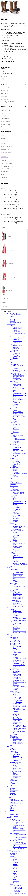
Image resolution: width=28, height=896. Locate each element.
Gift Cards (4, 96)
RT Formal (16, 461)
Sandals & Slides (18, 412)
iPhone (15, 859)
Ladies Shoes (14, 569)
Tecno (15, 868)
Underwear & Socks (19, 665)
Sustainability (5, 141)
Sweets (12, 810)
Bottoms (15, 766)
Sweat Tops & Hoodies (19, 393)
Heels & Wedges (18, 415)
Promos (9, 817)
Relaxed (18, 515)
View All (15, 410)
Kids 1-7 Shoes (17, 605)
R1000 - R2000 (17, 887)
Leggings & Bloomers (19, 759)
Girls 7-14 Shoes (18, 597)
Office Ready (17, 379)
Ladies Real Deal (15, 820)
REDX (14, 466)
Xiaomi (15, 874)
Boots (14, 418)
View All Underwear (19, 435)
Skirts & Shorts (17, 700)
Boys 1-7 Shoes (17, 595)
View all (18, 507)
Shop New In (13, 853)
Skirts (14, 401)
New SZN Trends (18, 365)
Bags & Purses (17, 447)
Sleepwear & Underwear (17, 530)
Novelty (15, 476)
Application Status (6, 113)
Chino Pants (16, 513)
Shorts (15, 504)
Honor (15, 871)
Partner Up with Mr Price (8, 102)
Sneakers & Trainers (19, 416)
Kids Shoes (13, 591)
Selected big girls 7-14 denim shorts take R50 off (19, 844)
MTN (14, 879)
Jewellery (16, 449)
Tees (14, 392)
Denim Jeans (17, 384)
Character (13, 751)
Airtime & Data (5, 118)
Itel (14, 870)
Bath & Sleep (13, 780)
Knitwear (15, 404)
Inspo (8, 811)
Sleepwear (13, 422)
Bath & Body (13, 794)
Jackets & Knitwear (18, 660)
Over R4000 (16, 891)
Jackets (15, 406)
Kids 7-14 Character (16, 643)
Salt (14, 861)
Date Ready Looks (18, 493)
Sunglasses (16, 551)
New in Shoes (17, 331)
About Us (3, 135)
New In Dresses (17, 328)
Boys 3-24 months (15, 771)
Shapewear (16, 441)
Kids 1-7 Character (15, 642)
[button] (14, 84)
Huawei (15, 864)
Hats (14, 452)
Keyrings (12, 807)
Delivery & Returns (6, 169)
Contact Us (4, 177)
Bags (14, 544)
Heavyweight (14, 484)
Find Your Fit (4, 99)
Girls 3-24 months (15, 762)
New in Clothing (17, 327)
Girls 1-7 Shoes (17, 594)
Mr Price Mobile (5, 124)
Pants (14, 396)
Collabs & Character (13, 313)
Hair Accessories (18, 450)
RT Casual (16, 459)
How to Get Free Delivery (8, 166)
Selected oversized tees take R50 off (20, 823)
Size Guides (4, 171)
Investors (3, 138)
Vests (14, 538)
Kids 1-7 (12, 321)
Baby (11, 359)
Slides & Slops (17, 529)
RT (14, 367)
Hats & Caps (16, 547)
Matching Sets (17, 385)
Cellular (9, 850)
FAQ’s (2, 174)
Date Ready (16, 378)
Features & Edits (14, 373)
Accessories (13, 444)
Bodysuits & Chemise (19, 439)
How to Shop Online (6, 163)
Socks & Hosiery (18, 443)
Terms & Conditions (6, 146)
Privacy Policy (5, 149)
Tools (11, 796)
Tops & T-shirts (17, 612)
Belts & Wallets (17, 546)
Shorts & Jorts (17, 398)
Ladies (12, 316)
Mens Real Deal (14, 833)
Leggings (15, 407)
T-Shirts (15, 672)
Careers (3, 143)
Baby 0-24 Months (15, 322)
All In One (16, 429)
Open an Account (6, 110)
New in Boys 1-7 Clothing (18, 357)
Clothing (12, 381)
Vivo (14, 873)
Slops (14, 419)
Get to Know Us (5, 88)
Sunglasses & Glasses (19, 453)
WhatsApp (4, 160)
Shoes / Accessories (19, 563)
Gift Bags (12, 808)
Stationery (13, 805)
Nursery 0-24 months (16, 753)
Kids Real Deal (14, 841)
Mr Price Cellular (5, 121)
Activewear (16, 402)
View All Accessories (19, 446)
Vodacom (16, 881)
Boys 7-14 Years (14, 714)
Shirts (14, 510)
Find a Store (4, 93)
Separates (16, 426)
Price (11, 884)
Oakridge (15, 368)
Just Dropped (11, 324)
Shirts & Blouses (18, 399)
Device (12, 856)
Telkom (15, 882)
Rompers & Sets (17, 757)
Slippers (15, 421)
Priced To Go (14, 467)
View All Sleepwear (18, 424)
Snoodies (16, 432)
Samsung (15, 862)
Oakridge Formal (18, 464)
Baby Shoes (16, 592)
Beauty (15, 475)
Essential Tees (17, 500)
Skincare (12, 791)
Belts (14, 456)
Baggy (18, 509)
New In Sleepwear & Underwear (19, 334)
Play (11, 782)
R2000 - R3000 (17, 888)
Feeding (12, 779)
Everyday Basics (11, 608)
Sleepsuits (16, 756)
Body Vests (16, 754)
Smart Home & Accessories (18, 893)
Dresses (15, 382)
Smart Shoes (17, 527)
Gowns (15, 430)
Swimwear (19, 702)
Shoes (12, 409)
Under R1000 (17, 885)
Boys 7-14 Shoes (18, 598)
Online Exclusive (18, 372)
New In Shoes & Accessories (17, 341)
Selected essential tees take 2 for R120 (20, 838)
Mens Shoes (13, 583)
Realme (15, 876)
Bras (14, 436)
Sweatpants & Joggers (19, 395)
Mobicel (15, 867)
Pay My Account (5, 116)
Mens (11, 318)
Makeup (12, 793)
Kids (8, 634)
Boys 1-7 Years (14, 669)
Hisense (15, 865)
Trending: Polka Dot (19, 370)
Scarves (15, 455)
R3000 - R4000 (17, 890)
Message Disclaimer (7, 152)
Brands (12, 458)
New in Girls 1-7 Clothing (17, 354)
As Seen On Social (18, 375)
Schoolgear (13, 736)
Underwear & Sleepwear (20, 473)
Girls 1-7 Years (14, 645)
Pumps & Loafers (18, 413)
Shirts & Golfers (17, 677)
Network (12, 878)
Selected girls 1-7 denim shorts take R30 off (20, 847)
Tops (14, 387)
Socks (15, 540)
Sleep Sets (16, 427)
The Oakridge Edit (18, 376)
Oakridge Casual (18, 463)
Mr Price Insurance (6, 127)
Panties (15, 438)
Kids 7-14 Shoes (18, 606)
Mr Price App (4, 90)
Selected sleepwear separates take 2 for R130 (19, 830)
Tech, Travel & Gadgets (17, 804)
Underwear (13, 433)
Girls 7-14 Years (14, 691)
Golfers (15, 512)
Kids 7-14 (12, 319)
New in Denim (17, 330)
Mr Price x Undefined (16, 314)
